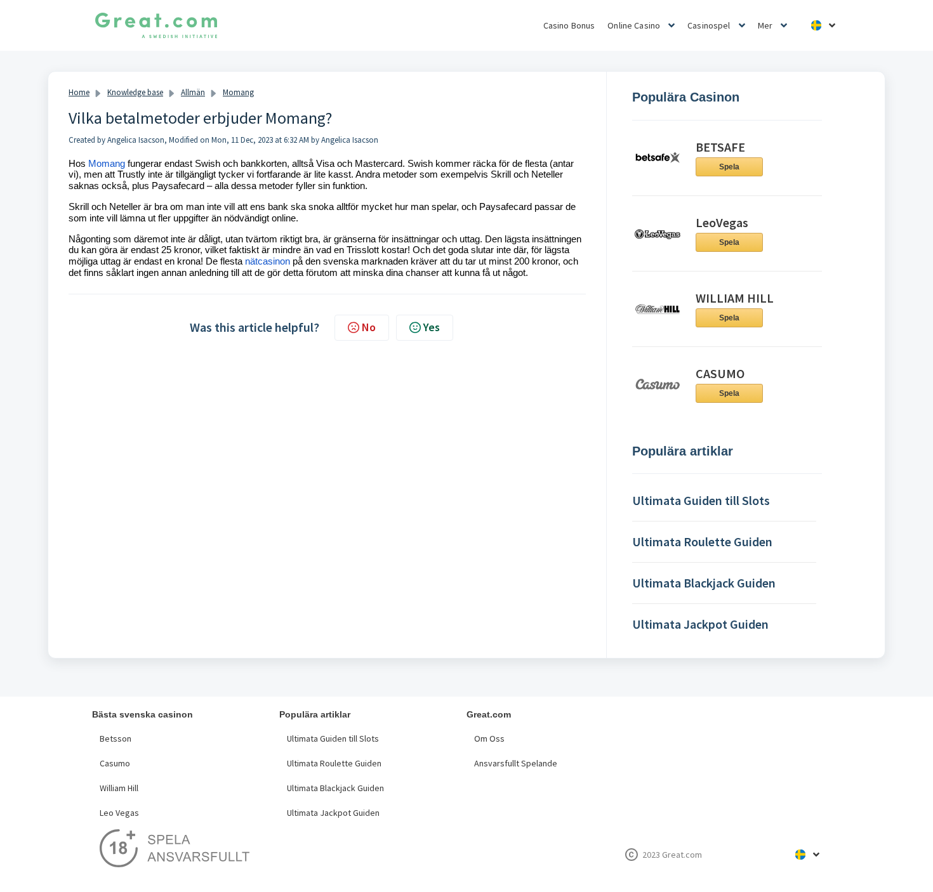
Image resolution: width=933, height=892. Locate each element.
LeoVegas (722, 222)
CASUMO (720, 373)
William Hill (119, 788)
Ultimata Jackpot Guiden (333, 812)
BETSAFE (720, 147)
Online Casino (633, 25)
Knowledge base (135, 92)
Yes (431, 327)
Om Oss (489, 738)
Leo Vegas (119, 812)
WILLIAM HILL (735, 298)
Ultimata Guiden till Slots (333, 738)
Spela (729, 166)
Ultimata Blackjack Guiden (335, 788)
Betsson (115, 738)
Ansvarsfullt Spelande (515, 763)
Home (79, 92)
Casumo (115, 763)
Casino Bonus (569, 25)
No (369, 327)
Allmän (193, 92)
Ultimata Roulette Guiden (334, 763)
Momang (238, 92)
